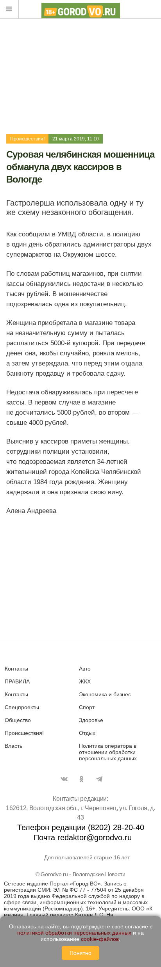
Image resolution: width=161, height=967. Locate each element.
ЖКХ (85, 681)
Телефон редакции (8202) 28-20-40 (80, 827)
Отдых (87, 733)
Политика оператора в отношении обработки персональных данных (108, 752)
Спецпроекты (22, 707)
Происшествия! (27, 139)
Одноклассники (82, 779)
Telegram (99, 779)
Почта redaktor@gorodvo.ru (83, 837)
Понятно (80, 953)
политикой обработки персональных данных (74, 933)
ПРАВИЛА (17, 681)
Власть (13, 746)
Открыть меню (9, 9)
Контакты (16, 668)
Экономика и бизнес (105, 694)
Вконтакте (64, 779)
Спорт (87, 707)
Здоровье (91, 720)
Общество (18, 720)
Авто (85, 668)
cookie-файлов (100, 939)
